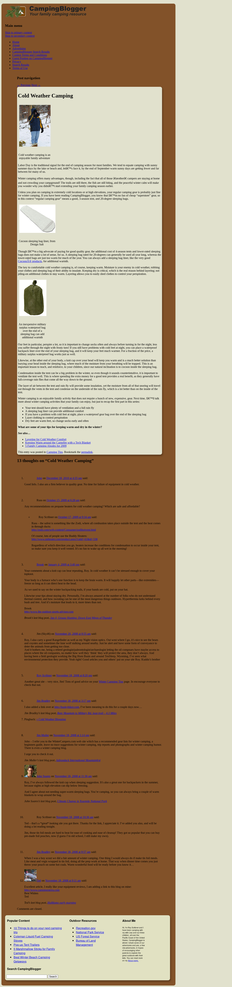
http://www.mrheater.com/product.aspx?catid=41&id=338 (65, 539)
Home (15, 41)
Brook (40, 564)
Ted (39, 880)
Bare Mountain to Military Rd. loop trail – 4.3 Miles (87, 713)
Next (36, 85)
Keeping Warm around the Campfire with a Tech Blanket (58, 442)
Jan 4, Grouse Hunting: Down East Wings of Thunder (81, 617)
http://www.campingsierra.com (41, 890)
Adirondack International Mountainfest (78, 760)
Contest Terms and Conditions (29, 55)
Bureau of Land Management (86, 942)
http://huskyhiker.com (66, 706)
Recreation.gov (86, 928)
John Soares (43, 776)
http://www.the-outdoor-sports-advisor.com (48, 611)
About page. (133, 960)
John (39, 478)
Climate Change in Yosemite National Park (82, 801)
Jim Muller (43, 735)
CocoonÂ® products (30, 261)
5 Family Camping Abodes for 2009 (46, 445)
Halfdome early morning (61, 902)
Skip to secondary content (20, 35)
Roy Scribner (44, 675)
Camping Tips (55, 452)
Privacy (16, 61)
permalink (87, 452)
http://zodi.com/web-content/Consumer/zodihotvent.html (64, 529)
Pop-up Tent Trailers (27, 945)
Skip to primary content (18, 32)
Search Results (20, 64)
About (16, 45)
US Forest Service (88, 936)
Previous (24, 85)
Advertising (19, 48)
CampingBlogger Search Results (31, 51)
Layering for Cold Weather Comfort (45, 439)
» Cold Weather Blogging (51, 719)
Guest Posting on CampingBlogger (32, 58)
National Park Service (90, 932)
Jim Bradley (43, 700)
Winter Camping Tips (111, 681)
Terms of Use (20, 68)
